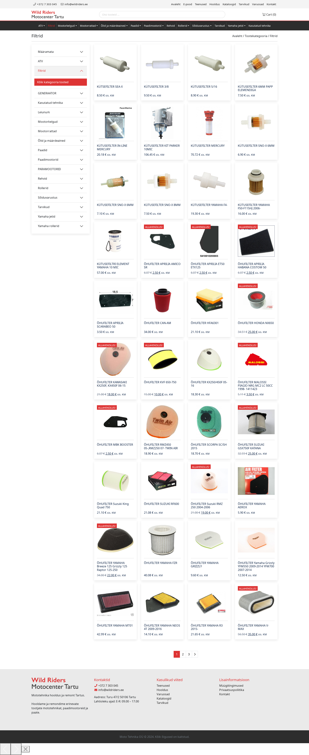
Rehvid (171, 25)
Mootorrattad (88, 25)
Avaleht (175, 4)
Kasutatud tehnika (260, 25)
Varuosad (258, 4)
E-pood (187, 4)
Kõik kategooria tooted (52, 82)
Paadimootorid (152, 25)
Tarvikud (244, 4)
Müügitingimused (231, 686)
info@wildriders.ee (76, 4)
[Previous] (5, 749)
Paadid (135, 25)
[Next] (16, 749)
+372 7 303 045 (46, 4)
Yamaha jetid (235, 25)
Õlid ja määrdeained (113, 25)
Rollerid (182, 25)
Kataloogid (229, 4)
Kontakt (271, 4)
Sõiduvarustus (200, 25)
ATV (40, 25)
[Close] (25, 749)
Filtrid (51, 25)
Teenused (201, 4)
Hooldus (214, 4)
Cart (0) (271, 14)
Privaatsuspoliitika (231, 690)
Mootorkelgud (66, 25)
